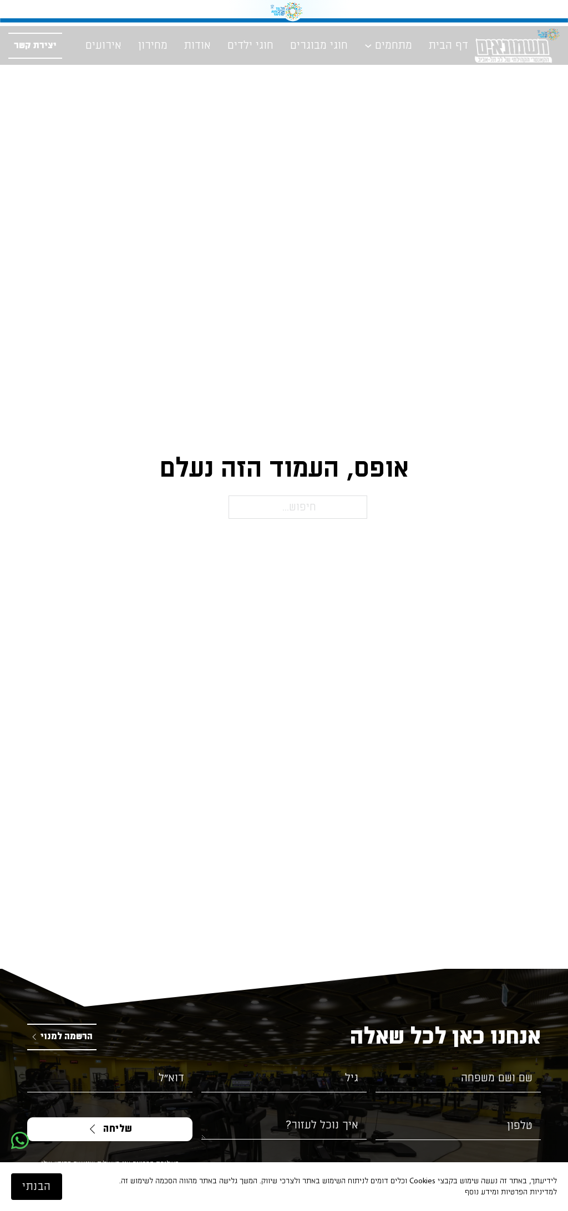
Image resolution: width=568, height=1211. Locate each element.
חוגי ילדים (250, 45)
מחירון (153, 45)
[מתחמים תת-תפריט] (368, 46)
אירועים (103, 45)
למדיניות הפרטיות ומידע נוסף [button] (511, 1191)
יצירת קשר (35, 45)
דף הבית (448, 45)
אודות (197, 45)
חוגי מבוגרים (319, 45)
